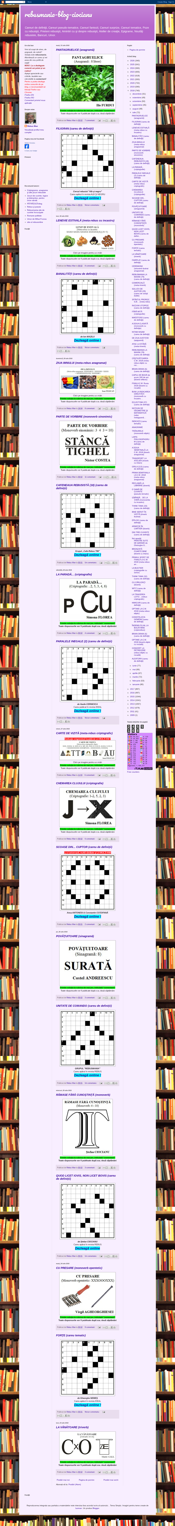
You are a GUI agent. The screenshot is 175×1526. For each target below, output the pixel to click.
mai (134, 669)
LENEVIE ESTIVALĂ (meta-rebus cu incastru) (85, 220)
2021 (132, 79)
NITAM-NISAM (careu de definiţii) (141, 333)
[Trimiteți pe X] (109, 120)
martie (135, 677)
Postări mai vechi (110, 1480)
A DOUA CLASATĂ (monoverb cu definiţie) (140, 325)
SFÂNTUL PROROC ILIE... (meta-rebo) (141, 300)
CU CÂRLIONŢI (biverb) (138, 583)
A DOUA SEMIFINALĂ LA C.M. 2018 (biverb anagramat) (141, 451)
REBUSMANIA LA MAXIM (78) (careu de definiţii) (141, 352)
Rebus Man (32, 126)
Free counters (133, 772)
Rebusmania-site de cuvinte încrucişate (35, 211)
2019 (132, 87)
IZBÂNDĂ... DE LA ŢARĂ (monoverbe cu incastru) (141, 499)
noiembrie (137, 97)
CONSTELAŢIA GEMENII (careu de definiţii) (140, 619)
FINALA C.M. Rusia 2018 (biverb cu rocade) (140, 385)
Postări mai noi (63, 1480)
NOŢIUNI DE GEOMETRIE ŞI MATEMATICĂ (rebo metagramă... (140, 412)
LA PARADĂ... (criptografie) (74, 574)
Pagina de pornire (86, 1480)
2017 (132, 689)
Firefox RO (29, 98)
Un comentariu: (91, 563)
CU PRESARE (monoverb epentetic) (79, 1267)
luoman (78, 1508)
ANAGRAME (137, 427)
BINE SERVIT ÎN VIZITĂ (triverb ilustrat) (139, 514)
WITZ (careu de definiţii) (139, 589)
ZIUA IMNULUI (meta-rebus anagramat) (81, 362)
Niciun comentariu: (92, 205)
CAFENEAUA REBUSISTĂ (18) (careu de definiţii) (141, 161)
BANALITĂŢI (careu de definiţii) (76, 273)
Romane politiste (34, 216)
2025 (132, 64)
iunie (134, 666)
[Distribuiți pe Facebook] (111, 120)
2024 (132, 68)
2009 (132, 715)
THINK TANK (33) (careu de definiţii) (141, 507)
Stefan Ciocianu (30, 143)
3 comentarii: (90, 998)
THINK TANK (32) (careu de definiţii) (141, 577)
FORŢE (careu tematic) (71, 1335)
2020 (132, 83)
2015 (132, 696)
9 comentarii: (90, 1327)
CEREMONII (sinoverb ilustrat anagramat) (140, 268)
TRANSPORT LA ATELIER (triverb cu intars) (140, 460)
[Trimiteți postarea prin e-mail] (99, 120)
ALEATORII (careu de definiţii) (140, 660)
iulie (134, 112)
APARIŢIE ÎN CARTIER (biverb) (141, 527)
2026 (132, 60)
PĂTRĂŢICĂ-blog (34, 204)
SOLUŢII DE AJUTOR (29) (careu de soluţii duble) (140, 292)
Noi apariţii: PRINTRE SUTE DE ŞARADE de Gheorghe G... (140, 541)
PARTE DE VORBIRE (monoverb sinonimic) (84, 416)
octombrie (137, 101)
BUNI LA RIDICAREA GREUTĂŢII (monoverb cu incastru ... (141, 395)
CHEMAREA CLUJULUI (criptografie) (79, 783)
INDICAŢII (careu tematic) (139, 422)
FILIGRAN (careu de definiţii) (75, 128)
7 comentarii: (90, 120)
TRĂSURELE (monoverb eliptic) (141, 432)
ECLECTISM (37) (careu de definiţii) (141, 403)
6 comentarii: (90, 775)
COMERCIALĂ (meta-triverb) (139, 284)
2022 (132, 76)
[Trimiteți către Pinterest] (114, 120)
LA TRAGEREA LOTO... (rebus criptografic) (139, 596)
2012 (132, 708)
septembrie (137, 105)
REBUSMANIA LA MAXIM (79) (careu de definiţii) (141, 276)
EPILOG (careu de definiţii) (140, 521)
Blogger (96, 1508)
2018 (132, 90)
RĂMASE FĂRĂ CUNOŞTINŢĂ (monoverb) (83, 1094)
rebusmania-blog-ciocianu (58, 14)
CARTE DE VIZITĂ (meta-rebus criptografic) (84, 733)
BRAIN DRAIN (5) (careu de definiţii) (141, 635)
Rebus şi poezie (34, 207)
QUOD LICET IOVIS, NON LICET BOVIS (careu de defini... (141, 232)
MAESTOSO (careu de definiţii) (140, 318)
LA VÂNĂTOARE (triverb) (72, 1427)
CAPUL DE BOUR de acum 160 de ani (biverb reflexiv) (141, 377)
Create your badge (31, 151)
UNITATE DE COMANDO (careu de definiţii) (84, 1005)
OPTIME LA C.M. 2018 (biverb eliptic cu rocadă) (141, 642)
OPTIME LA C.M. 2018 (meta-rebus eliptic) (141, 611)
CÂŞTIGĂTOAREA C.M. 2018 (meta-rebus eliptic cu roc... (140, 361)
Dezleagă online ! (87, 198)
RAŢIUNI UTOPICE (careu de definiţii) (141, 306)
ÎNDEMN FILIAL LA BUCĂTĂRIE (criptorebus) (140, 627)
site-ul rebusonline (35, 222)
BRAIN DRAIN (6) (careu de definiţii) (141, 370)
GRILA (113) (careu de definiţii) (140, 468)
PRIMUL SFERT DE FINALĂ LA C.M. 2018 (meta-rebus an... (141, 560)
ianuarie (136, 684)
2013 (132, 704)
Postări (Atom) (74, 1484)
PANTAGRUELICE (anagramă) (75, 49)
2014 (132, 700)
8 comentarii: (90, 266)
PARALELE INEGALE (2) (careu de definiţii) (84, 641)
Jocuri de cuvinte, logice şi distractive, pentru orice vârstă (37, 198)
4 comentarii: (90, 633)
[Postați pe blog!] (106, 120)
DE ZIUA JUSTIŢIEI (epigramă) (140, 339)
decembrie (137, 94)
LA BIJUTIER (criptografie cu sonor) (139, 570)
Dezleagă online (87, 1248)
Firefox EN (29, 95)
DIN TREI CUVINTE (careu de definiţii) (141, 533)
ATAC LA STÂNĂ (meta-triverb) (139, 345)
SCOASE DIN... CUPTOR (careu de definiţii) (84, 846)
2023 (132, 72)
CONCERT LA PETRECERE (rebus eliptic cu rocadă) (140, 651)
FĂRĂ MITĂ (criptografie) (138, 312)
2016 (132, 693)
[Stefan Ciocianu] (27, 148)
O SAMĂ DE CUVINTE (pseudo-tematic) (140, 491)
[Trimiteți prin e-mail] (104, 120)
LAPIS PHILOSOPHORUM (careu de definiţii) (140, 440)
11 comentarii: (90, 477)
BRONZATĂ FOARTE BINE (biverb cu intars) (140, 551)
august (135, 109)
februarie (136, 681)
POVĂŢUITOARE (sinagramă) (75, 936)
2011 (132, 711)
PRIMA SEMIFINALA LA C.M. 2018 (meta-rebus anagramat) (141, 476)
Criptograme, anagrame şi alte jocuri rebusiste (37, 191)
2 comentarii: (90, 924)
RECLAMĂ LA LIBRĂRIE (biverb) (141, 484)
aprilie (135, 673)
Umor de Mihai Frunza (36, 219)
